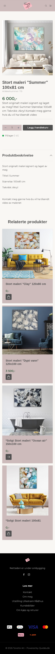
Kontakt (27, 592)
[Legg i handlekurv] (9, 297)
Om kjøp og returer (27, 610)
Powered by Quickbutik (38, 648)
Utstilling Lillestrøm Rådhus (27, 601)
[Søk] (46, 5)
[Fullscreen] (27, 47)
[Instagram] (29, 574)
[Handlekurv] (50, 5)
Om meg (28, 596)
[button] (48, 49)
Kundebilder (27, 605)
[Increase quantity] (18, 127)
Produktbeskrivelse (17, 155)
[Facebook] (24, 574)
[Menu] (4, 6)
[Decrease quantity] (5, 127)
